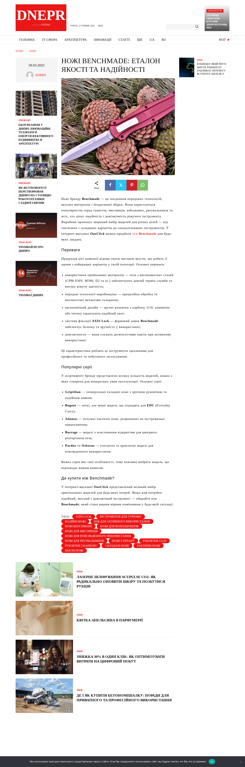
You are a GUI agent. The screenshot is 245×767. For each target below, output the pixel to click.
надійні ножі (75, 521)
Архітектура (215, 11)
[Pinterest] (131, 185)
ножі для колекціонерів (119, 526)
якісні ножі (74, 550)
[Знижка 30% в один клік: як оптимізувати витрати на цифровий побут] (44, 657)
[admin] (30, 75)
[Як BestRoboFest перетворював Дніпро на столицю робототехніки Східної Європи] (36, 166)
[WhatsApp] (142, 185)
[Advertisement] (206, 106)
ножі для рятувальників (84, 540)
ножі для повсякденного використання (98, 535)
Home (20, 51)
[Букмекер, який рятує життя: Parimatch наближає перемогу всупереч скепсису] (186, 67)
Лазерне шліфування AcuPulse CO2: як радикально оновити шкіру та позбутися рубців (121, 581)
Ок (212, 761)
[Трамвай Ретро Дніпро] (36, 225)
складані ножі (117, 545)
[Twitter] (121, 185)
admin (40, 75)
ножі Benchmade (78, 526)
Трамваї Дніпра (30, 295)
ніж (144, 233)
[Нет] (240, 761)
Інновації (24, 120)
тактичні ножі (148, 545)
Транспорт (25, 242)
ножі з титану (123, 540)
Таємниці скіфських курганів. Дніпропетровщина (216, 21)
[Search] (196, 27)
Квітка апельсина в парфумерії (110, 620)
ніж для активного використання (122, 521)
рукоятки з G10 (154, 540)
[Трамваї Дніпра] (36, 273)
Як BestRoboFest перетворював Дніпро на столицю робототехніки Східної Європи (34, 195)
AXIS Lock (83, 516)
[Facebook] (110, 185)
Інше (32, 51)
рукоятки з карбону (81, 545)
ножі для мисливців (81, 531)
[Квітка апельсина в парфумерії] (44, 618)
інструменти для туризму (120, 516)
